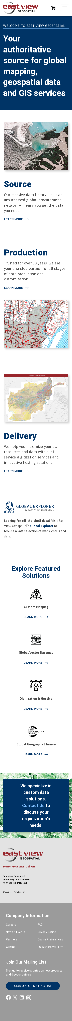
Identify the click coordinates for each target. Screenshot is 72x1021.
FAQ (40, 924)
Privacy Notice (47, 932)
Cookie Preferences (50, 939)
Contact (11, 946)
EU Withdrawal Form (50, 946)
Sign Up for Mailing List (33, 985)
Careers (11, 924)
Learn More (13, 219)
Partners (11, 939)
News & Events (15, 932)
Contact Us (33, 805)
